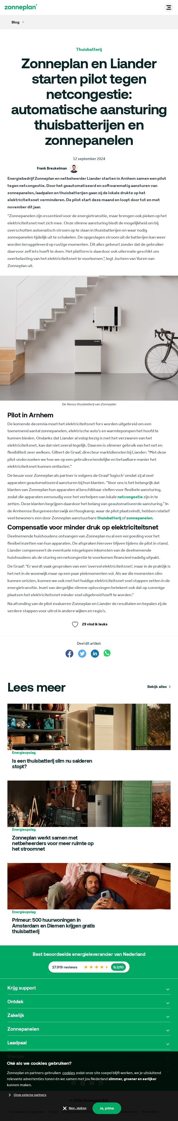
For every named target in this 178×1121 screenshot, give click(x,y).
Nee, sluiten (77, 1108)
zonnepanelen (139, 517)
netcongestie (130, 496)
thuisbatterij (109, 517)
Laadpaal (17, 1042)
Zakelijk (15, 1015)
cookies (68, 1073)
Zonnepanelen (23, 1029)
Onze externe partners (30, 1095)
